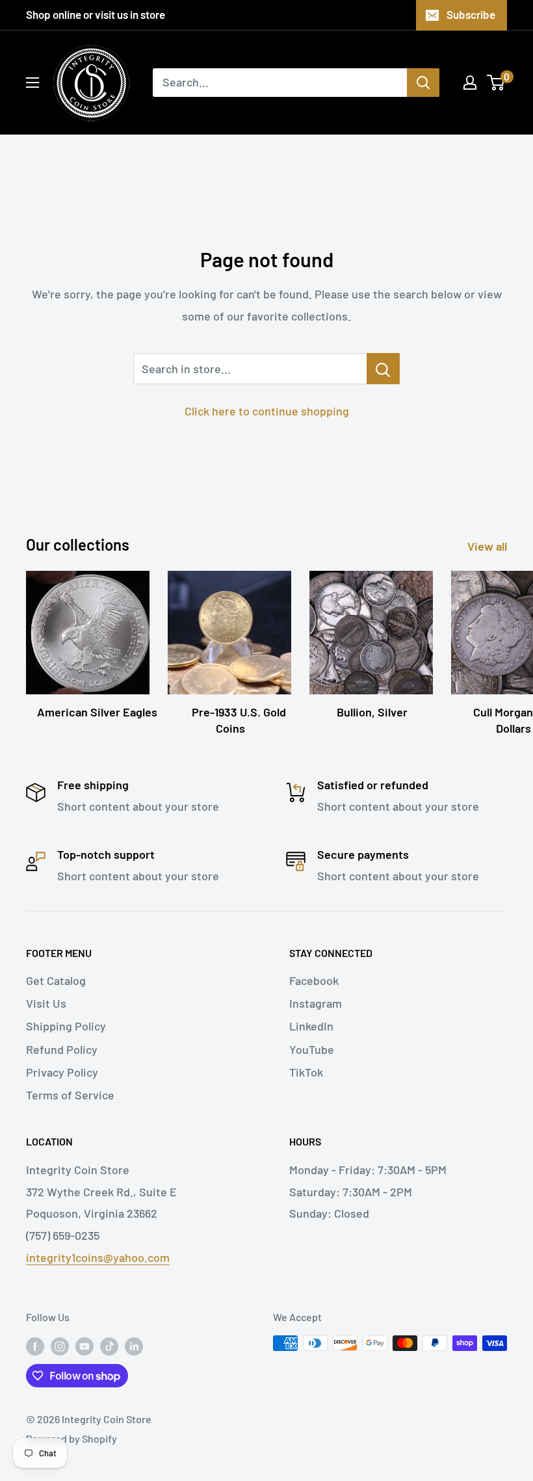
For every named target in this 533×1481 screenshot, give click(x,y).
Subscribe (471, 14)
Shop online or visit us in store (95, 14)
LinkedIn (311, 1026)
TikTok (306, 1072)
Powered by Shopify (71, 1438)
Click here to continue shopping (267, 411)
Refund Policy (62, 1049)
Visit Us (46, 1003)
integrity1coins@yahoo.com (98, 1257)
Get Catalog (56, 980)
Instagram (315, 1003)
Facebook (314, 980)
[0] (496, 82)
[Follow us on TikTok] (109, 1345)
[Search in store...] (383, 368)
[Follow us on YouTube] (84, 1345)
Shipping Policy (66, 1026)
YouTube (311, 1049)
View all (488, 546)
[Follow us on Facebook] (35, 1345)
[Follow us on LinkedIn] (134, 1345)
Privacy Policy (62, 1072)
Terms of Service (70, 1095)
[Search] (423, 82)
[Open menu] (32, 82)
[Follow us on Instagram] (60, 1345)
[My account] (469, 82)
